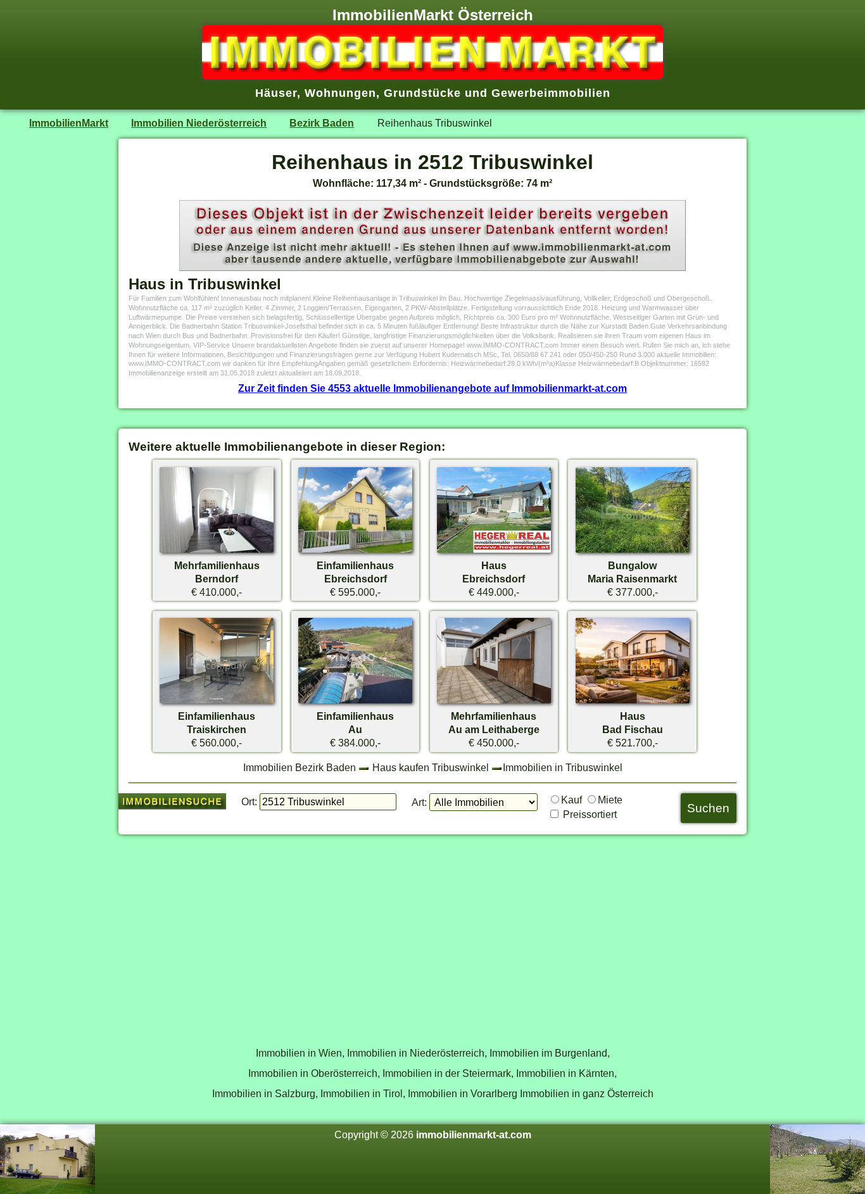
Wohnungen (340, 93)
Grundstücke (422, 93)
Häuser (276, 93)
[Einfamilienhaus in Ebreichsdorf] (355, 552)
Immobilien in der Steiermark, (448, 1073)
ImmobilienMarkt (68, 123)
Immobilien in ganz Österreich (586, 1093)
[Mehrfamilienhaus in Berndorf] (217, 552)
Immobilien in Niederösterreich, (417, 1053)
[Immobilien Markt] (432, 75)
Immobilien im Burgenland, (549, 1053)
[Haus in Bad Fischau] (633, 702)
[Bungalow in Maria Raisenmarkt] (633, 552)
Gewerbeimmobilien (550, 93)
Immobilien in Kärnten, (566, 1073)
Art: (419, 802)
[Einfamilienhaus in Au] (355, 702)
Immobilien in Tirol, (362, 1093)
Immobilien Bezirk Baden (299, 767)
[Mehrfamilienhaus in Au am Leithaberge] (494, 702)
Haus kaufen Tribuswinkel (430, 767)
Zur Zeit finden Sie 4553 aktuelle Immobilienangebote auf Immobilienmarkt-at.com (432, 388)
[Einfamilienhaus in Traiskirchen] (217, 702)
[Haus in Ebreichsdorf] (494, 552)
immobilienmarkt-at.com (473, 1134)
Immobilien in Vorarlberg (462, 1093)
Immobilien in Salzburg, (265, 1093)
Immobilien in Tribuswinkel (562, 767)
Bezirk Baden (321, 123)
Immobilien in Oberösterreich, (314, 1073)
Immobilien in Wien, (300, 1053)
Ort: (249, 801)
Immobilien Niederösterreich (199, 123)
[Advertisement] (432, 933)
